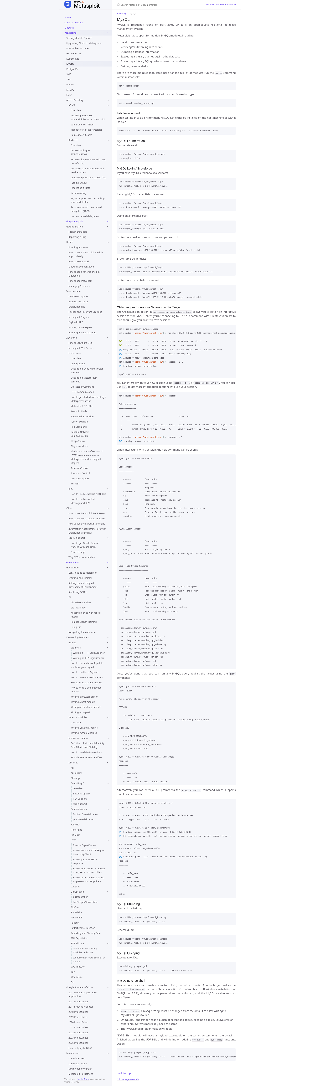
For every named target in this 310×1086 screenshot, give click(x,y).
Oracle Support (76, 537)
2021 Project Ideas (78, 1027)
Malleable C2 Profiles (82, 406)
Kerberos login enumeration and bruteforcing (88, 161)
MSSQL (70, 89)
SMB (68, 74)
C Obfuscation (80, 896)
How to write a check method (86, 682)
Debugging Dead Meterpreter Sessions (87, 370)
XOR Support (80, 803)
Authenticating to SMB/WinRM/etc (80, 152)
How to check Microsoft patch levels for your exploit (87, 665)
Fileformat (76, 829)
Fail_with (75, 824)
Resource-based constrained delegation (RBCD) (86, 209)
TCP (73, 971)
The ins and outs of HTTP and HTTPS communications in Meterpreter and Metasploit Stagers (87, 457)
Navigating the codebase (82, 632)
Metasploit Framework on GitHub (221, 4)
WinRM (70, 84)
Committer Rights (78, 1063)
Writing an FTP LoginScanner (88, 657)
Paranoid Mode (79, 411)
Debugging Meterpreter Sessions (84, 379)
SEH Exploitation (79, 938)
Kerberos (73, 140)
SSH (68, 79)
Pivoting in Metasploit (80, 327)
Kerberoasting (78, 193)
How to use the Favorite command (86, 523)
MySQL (70, 63)
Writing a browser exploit (84, 696)
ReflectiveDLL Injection (83, 927)
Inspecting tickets (80, 187)
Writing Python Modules (84, 732)
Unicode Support (80, 478)
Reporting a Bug (77, 236)
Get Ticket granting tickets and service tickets (87, 170)
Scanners (76, 647)
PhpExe (75, 907)
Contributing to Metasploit (82, 572)
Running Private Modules (82, 332)
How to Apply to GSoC (80, 1048)
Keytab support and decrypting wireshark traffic (88, 200)
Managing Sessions (79, 286)
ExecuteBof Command (82, 386)
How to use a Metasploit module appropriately (85, 254)
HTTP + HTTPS (73, 53)
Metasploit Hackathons (80, 1073)
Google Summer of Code (79, 987)
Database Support (78, 296)
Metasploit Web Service (81, 348)
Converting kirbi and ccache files (88, 177)
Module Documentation (81, 266)
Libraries (73, 762)
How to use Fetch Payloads (85, 672)
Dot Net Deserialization (85, 814)
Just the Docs (83, 1079)
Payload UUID (75, 322)
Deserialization (79, 809)
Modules (69, 27)
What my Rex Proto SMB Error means (89, 959)
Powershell (77, 917)
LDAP (69, 94)
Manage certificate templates (86, 129)
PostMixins (76, 912)
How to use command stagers (87, 677)
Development (71, 562)
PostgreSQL (72, 69)
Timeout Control (79, 468)
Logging (75, 886)
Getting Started (74, 226)
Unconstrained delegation (85, 216)
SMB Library (77, 943)
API (72, 767)
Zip (72, 982)
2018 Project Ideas (78, 1011)
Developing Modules (77, 637)
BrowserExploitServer (84, 845)
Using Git (76, 626)
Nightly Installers (77, 231)
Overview (76, 110)
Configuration (78, 363)
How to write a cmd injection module (86, 689)
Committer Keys (77, 1058)
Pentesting (70, 32)
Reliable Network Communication (80, 433)
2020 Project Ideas (78, 1022)
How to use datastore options (86, 752)
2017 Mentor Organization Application (82, 994)
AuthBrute (76, 772)
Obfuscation (77, 891)
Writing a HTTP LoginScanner (89, 652)
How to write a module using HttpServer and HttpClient (88, 879)
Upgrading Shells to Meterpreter (84, 43)
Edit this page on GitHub (128, 1079)
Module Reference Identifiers (86, 757)
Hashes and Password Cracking (85, 311)
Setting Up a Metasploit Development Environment (82, 585)
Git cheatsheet (78, 607)
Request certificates (81, 134)
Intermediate (73, 291)
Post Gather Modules (77, 48)
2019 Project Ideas (78, 1017)
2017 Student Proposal (80, 1006)
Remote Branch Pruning (84, 621)
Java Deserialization (83, 819)
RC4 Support (80, 798)
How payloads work (78, 261)
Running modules (78, 247)
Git (70, 597)
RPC (70, 488)
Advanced (71, 337)
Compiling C (77, 783)
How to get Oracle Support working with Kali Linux (85, 544)
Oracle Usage (78, 552)
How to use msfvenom (80, 280)
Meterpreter (75, 353)
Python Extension (80, 421)
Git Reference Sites (81, 602)
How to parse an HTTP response (85, 861)
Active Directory (74, 100)
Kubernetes (72, 58)
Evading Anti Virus (78, 301)
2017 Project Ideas (78, 1001)
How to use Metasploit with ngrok (86, 518)
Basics (69, 242)
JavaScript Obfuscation (85, 902)
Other (69, 508)
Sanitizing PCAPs (77, 592)
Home (67, 17)
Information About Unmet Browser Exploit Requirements (87, 530)
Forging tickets (79, 182)
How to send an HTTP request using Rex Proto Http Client (89, 870)
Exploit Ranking (76, 306)
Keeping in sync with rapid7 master (86, 614)
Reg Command (79, 426)
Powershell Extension (82, 416)
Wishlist (75, 483)
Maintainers (72, 1053)
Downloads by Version (80, 1068)
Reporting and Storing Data (86, 933)
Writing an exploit (80, 712)
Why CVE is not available (81, 557)
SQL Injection (78, 966)
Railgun (75, 922)
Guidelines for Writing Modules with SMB (85, 950)
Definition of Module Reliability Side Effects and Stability (87, 745)
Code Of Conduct (73, 22)
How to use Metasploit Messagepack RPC (83, 501)
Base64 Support (81, 793)
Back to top (124, 1073)
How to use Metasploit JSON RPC (88, 493)
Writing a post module (83, 701)
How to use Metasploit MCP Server (87, 513)
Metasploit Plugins (78, 317)
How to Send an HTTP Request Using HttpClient (89, 852)
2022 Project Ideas (78, 1032)
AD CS (71, 105)
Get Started (72, 567)
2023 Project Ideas (78, 1037)
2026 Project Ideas (78, 1042)
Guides (72, 642)
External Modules (77, 717)
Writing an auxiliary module (86, 707)
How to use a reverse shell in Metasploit (84, 273)
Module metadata (78, 738)
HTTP (73, 840)
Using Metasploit (73, 221)
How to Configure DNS (80, 342)
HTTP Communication (82, 391)
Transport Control (80, 473)
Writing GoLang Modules (84, 727)
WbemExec (77, 976)
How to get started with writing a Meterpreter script (88, 399)
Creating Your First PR (80, 577)
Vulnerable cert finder (82, 124)
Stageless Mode (79, 446)
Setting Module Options (79, 38)
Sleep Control (78, 441)
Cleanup (75, 778)
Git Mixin (75, 834)
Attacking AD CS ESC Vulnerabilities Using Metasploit (88, 117)
